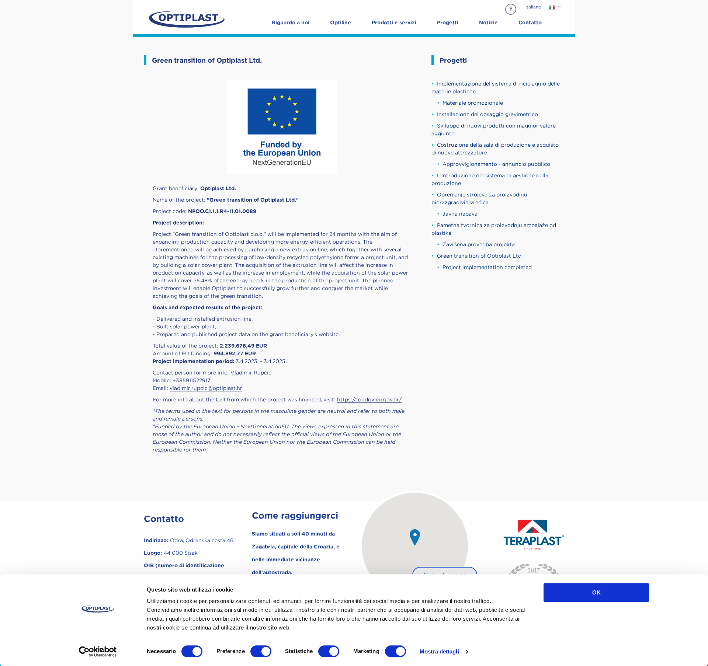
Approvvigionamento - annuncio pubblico (496, 164)
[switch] (260, 651)
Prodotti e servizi (394, 22)
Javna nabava (460, 214)
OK (596, 592)
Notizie (488, 22)
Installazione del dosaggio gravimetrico (487, 114)
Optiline (340, 22)
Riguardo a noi (290, 22)
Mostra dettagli (439, 651)
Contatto (530, 22)
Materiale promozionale (472, 103)
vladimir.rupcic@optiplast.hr (206, 388)
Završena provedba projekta (478, 244)
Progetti (447, 22)
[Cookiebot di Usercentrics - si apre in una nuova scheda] (98, 651)
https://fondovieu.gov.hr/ (369, 399)
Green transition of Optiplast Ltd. (480, 256)
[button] (415, 537)
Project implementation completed (487, 267)
